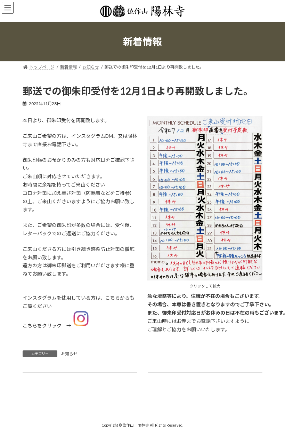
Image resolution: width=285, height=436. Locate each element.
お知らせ (69, 353)
